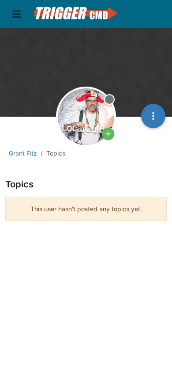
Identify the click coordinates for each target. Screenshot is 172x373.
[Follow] (108, 134)
